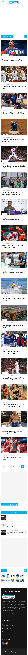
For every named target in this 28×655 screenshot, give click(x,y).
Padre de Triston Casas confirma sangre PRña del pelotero (13, 379)
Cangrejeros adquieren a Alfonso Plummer (13, 61)
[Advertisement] (14, 20)
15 (10, 466)
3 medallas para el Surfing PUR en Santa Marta (13, 299)
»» (23, 468)
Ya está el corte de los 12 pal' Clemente (11, 458)
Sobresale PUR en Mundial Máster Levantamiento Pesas (13, 114)
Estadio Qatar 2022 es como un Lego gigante (12, 326)
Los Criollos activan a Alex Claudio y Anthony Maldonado (14, 167)
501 (14, 468)
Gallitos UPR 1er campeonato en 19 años (14, 87)
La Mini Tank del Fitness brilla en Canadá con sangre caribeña (13, 405)
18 (19, 466)
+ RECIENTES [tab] (14, 512)
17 (16, 466)
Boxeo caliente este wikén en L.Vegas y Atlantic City (12, 432)
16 (13, 466)
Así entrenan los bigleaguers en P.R (14, 517)
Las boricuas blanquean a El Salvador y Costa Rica (11, 352)
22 (5, 468)
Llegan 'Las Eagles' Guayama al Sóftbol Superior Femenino (12, 193)
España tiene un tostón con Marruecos (11, 220)
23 (8, 468)
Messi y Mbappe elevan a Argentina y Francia (14, 273)
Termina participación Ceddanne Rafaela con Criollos (13, 246)
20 (25, 466)
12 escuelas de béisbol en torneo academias (13, 140)
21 (2, 468)
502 (18, 468)
